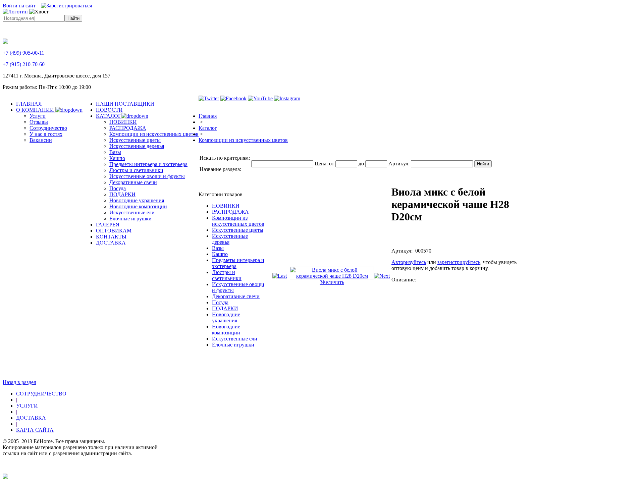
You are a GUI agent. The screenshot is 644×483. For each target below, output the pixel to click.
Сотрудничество (48, 128)
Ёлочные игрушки (233, 344)
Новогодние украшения (226, 317)
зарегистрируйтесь (458, 262)
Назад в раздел (19, 382)
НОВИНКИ (225, 206)
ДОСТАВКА (31, 418)
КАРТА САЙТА (35, 430)
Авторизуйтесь (408, 262)
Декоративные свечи (236, 296)
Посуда (220, 302)
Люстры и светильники (226, 275)
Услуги (38, 116)
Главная (208, 116)
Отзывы (39, 122)
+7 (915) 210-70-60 (24, 64)
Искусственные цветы (237, 230)
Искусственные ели (234, 338)
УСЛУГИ (27, 406)
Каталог (208, 128)
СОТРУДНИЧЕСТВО (41, 393)
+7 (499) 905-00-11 (23, 53)
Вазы (218, 248)
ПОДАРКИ (225, 308)
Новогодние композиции (226, 329)
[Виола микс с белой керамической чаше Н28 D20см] (332, 276)
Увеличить (332, 282)
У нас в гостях (46, 134)
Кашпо (220, 254)
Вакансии (41, 140)
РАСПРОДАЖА (230, 212)
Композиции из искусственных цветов (243, 140)
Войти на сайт (20, 5)
